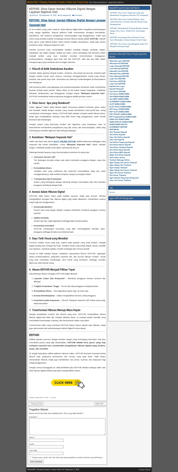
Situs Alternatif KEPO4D (119, 76)
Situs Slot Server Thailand (120, 180)
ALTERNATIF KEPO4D (118, 127)
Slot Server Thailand (117, 175)
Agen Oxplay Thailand (118, 168)
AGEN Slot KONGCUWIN (119, 119)
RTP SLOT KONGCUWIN (119, 112)
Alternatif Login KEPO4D (119, 61)
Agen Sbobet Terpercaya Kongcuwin (124, 178)
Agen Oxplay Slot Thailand (120, 165)
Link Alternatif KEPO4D (118, 69)
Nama (32, 437)
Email (32, 444)
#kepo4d (112, 192)
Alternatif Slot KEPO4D (118, 63)
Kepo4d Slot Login (117, 86)
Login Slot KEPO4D (117, 79)
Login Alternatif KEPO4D (119, 66)
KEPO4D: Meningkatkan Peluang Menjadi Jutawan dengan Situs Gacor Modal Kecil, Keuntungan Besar (129, 30)
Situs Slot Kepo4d (116, 140)
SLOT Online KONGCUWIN (120, 107)
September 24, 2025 (49, 15)
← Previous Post (35, 404)
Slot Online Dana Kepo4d (119, 150)
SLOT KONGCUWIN (117, 104)
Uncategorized (65, 15)
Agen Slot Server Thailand (120, 173)
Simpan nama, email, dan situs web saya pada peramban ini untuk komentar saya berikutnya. (67, 457)
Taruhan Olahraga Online (119, 160)
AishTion (34, 15)
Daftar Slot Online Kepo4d (119, 155)
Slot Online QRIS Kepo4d (119, 152)
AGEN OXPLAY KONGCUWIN (121, 122)
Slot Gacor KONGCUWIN (119, 94)
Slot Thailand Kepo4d (118, 132)
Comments (78, 15)
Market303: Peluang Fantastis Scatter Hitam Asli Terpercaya (57, 2)
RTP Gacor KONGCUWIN (119, 109)
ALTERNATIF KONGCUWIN (120, 102)
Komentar (33, 417)
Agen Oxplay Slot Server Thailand (123, 163)
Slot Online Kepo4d (117, 135)
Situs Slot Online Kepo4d (119, 137)
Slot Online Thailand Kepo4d (121, 147)
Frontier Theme (144, 469)
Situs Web (33, 451)
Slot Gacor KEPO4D (117, 81)
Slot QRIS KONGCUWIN (118, 99)
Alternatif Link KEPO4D (118, 71)
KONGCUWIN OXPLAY (118, 124)
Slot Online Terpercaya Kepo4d (121, 142)
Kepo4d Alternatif (116, 89)
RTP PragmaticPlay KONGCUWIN (122, 117)
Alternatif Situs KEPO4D (119, 74)
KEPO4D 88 (114, 130)
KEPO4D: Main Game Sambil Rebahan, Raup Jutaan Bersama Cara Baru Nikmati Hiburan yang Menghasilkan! (128, 21)
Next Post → (101, 404)
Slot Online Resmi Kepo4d (120, 145)
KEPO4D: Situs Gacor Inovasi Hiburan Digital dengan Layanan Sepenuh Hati (62, 10)
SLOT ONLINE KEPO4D (65, 141)
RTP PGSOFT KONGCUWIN (120, 114)
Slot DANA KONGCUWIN (119, 97)
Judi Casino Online (117, 158)
